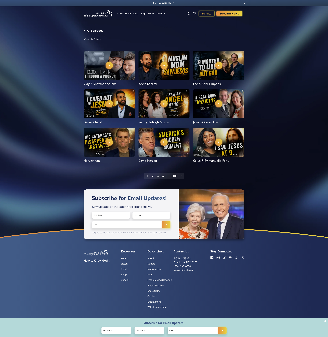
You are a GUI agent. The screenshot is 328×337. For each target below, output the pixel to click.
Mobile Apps (154, 269)
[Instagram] (218, 257)
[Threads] (242, 257)
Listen (128, 13)
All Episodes (95, 31)
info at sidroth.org (183, 270)
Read (135, 13)
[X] (224, 257)
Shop (143, 13)
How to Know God (96, 260)
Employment (154, 301)
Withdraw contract (157, 307)
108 (175, 176)
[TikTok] (236, 257)
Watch (120, 13)
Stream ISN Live (229, 13)
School (151, 13)
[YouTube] (230, 257)
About (160, 13)
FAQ (149, 274)
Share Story (153, 290)
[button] (244, 3)
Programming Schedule (159, 279)
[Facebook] (211, 257)
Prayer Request (155, 285)
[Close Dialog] (325, 321)
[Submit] (166, 224)
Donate (206, 13)
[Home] (98, 13)
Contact (151, 296)
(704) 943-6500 (182, 266)
